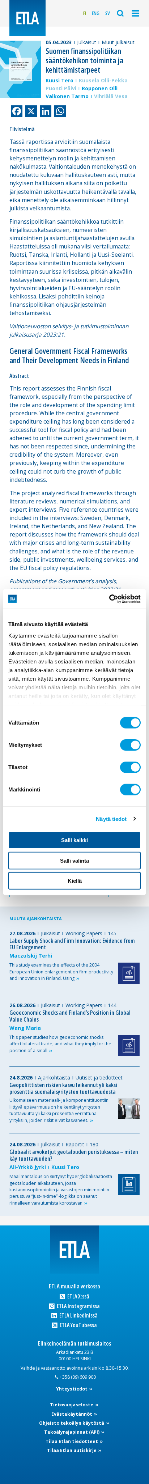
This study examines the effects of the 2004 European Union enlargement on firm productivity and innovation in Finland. (61, 971)
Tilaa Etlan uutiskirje (72, 1450)
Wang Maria (25, 1027)
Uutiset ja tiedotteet (99, 1077)
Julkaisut (86, 42)
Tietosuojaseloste (72, 1405)
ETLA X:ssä (77, 1296)
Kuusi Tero (59, 80)
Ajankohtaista (54, 1077)
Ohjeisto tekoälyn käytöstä (72, 1423)
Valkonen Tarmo (67, 96)
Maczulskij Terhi (30, 955)
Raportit (74, 1144)
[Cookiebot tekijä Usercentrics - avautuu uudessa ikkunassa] (109, 598)
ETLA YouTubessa (78, 1325)
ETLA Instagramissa (78, 1306)
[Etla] (27, 18)
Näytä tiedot (111, 819)
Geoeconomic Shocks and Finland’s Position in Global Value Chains (70, 1016)
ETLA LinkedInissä (77, 1315)
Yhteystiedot (72, 1389)
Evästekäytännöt (72, 1414)
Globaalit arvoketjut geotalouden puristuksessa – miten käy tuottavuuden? (73, 1155)
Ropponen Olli (100, 88)
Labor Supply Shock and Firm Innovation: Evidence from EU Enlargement (72, 944)
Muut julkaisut (118, 42)
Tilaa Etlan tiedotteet (72, 1441)
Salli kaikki (74, 840)
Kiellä (75, 881)
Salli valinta (74, 860)
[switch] (130, 745)
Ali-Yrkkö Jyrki (27, 1167)
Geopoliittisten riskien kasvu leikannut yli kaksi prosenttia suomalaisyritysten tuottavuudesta (63, 1088)
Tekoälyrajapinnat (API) (72, 1432)
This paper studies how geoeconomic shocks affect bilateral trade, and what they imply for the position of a (60, 1044)
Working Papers (83, 933)
